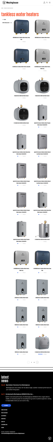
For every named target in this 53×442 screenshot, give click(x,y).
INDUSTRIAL (3, 418)
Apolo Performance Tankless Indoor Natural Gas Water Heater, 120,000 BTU (42, 211)
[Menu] (50, 2)
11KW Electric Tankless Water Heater (21, 352)
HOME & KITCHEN (4, 409)
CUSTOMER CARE (4, 424)
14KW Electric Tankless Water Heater (42, 324)
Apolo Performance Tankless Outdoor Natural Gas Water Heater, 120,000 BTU (42, 182)
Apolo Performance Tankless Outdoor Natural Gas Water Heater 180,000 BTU (42, 153)
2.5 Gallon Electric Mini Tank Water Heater (21, 123)
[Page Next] (37, 362)
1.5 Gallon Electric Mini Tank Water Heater (42, 239)
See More (6, 405)
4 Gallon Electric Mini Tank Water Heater (42, 95)
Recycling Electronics (12, 431)
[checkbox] (7, 22)
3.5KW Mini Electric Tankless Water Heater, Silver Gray (21, 269)
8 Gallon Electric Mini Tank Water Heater (21, 95)
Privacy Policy (7, 431)
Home (2, 8)
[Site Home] (10, 2)
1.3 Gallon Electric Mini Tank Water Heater (42, 352)
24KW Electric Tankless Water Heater (42, 297)
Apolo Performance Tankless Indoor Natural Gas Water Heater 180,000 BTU (21, 153)
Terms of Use (3, 431)
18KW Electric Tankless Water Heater (21, 324)
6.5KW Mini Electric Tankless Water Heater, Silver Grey (42, 67)
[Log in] (44, 2)
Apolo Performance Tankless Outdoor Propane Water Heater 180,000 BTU (21, 182)
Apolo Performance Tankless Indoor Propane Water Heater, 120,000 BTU (21, 240)
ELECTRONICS (3, 415)
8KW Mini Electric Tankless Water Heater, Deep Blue (21, 38)
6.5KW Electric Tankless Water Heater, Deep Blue (21, 66)
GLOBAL (2, 427)
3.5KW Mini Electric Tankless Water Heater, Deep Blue (42, 269)
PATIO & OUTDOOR (4, 412)
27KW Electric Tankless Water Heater (21, 297)
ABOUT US (3, 421)
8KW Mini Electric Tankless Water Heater (42, 37)
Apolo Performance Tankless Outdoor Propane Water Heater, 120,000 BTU (21, 211)
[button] (47, 2)
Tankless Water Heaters (8, 8)
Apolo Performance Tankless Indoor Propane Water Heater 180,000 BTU (42, 124)
